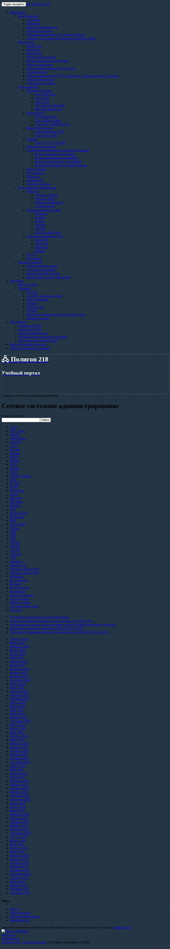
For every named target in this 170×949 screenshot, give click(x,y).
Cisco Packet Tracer (48, 232)
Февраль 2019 (19, 855)
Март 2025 (17, 665)
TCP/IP (31, 311)
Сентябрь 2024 (20, 680)
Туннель (16, 610)
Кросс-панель (36, 169)
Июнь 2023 (18, 706)
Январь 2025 (19, 672)
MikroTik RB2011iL (48, 109)
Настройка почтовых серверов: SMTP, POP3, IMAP (46, 628)
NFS (13, 509)
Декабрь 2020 (19, 788)
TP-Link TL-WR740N (50, 105)
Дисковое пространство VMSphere (42, 337)
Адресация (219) (29, 329)
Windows (41, 214)
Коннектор (34, 46)
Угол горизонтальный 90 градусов (51, 68)
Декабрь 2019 (19, 822)
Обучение (17, 281)
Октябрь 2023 (19, 699)
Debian (39, 221)
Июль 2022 (18, 725)
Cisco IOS (42, 243)
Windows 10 (18, 565)
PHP (13, 520)
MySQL (15, 505)
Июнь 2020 (18, 807)
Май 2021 (17, 769)
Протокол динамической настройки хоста (56, 314)
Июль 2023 (18, 702)
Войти (14, 909)
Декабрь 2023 (19, 695)
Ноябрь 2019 (19, 825)
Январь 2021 (19, 784)
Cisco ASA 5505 (46, 135)
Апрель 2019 (19, 848)
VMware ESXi (45, 199)
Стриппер (34, 20)
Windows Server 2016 (24, 572)
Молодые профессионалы (28, 344)
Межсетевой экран (40, 128)
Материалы (26, 42)
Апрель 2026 (19, 639)
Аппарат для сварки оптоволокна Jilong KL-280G (62, 38)
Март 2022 (17, 740)
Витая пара (34, 53)
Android (40, 225)
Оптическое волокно (41, 57)
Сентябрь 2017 (20, 892)
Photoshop (17, 517)
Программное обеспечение (37, 187)
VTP (13, 558)
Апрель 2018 (19, 878)
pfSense (40, 251)
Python (14, 528)
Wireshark (16, 576)
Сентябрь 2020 (20, 799)
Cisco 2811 (42, 102)
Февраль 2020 (19, 814)
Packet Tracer (19, 513)
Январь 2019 (19, 859)
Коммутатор (35, 113)
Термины (24, 288)
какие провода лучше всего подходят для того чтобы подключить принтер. (63, 624)
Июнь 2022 (18, 728)
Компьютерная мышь (42, 146)
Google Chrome (20, 476)
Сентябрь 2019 (20, 833)
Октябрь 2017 (19, 889)
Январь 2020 (19, 818)
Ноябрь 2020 (19, 792)
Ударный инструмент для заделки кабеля (55, 34)
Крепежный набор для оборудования (61, 165)
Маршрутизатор (38, 318)
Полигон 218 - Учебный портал (24, 942)
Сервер (32, 139)
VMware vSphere (46, 195)
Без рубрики (18, 580)
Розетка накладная (40, 64)
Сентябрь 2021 (20, 762)
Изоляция (33, 49)
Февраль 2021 (19, 781)
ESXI (13, 472)
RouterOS (41, 240)
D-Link (15, 449)
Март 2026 (17, 643)
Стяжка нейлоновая (41, 79)
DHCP (14, 457)
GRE (13, 479)
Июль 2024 (18, 684)
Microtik (15, 498)
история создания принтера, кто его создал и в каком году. (51, 621)
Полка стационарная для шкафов (58, 161)
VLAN (14, 550)
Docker (15, 468)
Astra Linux (18, 438)
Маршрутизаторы (39, 90)
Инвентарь (17, 12)
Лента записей (20, 913)
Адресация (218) (29, 325)
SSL (13, 539)
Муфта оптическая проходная (47, 61)
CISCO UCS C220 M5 (50, 143)
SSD (13, 531)
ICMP (14, 487)
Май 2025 (17, 657)
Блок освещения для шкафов (55, 154)
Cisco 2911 (42, 98)
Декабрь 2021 (19, 751)
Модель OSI (35, 307)
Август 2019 (19, 837)
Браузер (15, 584)
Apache (15, 434)
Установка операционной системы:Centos (39, 617)
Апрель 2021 (19, 773)
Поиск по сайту (13, 416)
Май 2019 (17, 844)
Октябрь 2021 (19, 758)
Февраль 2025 (19, 669)
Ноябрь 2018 (19, 866)
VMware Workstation (49, 202)
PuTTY (32, 255)
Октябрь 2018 (19, 870)
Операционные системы (44, 210)
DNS (13, 464)
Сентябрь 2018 (20, 874)
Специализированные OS (45, 236)
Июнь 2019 (18, 840)
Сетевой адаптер (38, 184)
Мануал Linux (28, 284)
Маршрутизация (21, 595)
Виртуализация (37, 299)
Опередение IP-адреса (42, 266)
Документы (18, 322)
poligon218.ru (122, 927)
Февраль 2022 (19, 743)
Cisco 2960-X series (48, 120)
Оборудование (28, 87)
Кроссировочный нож (42, 27)
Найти (45, 420)
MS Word (16, 502)
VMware (32, 191)
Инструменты (28, 16)
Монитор (33, 176)
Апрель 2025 (19, 661)
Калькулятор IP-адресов (43, 273)
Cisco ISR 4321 (45, 94)
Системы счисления (41, 269)
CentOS (40, 217)
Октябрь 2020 (19, 795)
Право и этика (20, 602)
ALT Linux (17, 431)
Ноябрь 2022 (19, 717)
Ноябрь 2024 (19, 676)
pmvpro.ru (8, 935)
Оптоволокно (19, 599)
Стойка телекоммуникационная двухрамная (58, 150)
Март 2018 (17, 881)
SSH (13, 535)
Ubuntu (40, 228)
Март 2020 (17, 810)
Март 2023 (17, 713)
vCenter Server (45, 206)
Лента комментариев (24, 916)
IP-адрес (32, 292)
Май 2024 (17, 687)
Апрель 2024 (19, 691)
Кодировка (17, 591)
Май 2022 (17, 732)
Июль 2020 (18, 803)
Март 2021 (17, 777)
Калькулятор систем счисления (48, 277)
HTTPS (15, 483)
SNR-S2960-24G (46, 117)
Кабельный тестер (39, 31)
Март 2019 (17, 851)
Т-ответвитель (37, 72)
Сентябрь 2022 (20, 721)
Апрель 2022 (19, 736)
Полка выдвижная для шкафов (56, 158)
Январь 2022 (19, 747)
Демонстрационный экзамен (30, 348)
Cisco (13, 446)
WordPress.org (19, 920)
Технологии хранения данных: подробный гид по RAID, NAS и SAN (59, 632)
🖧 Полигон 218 (38, 4)
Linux (14, 494)
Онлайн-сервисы (30, 262)
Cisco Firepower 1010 (49, 131)
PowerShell (34, 258)
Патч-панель (35, 173)
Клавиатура (35, 180)
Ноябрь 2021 (19, 754)
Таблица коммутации (33, 333)
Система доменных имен (44, 296)
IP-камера (17, 490)
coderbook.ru (10, 938)
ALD (13, 427)
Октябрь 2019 (19, 829)
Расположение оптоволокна (38, 340)
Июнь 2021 (18, 766)
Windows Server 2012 (24, 569)
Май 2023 (17, 710)
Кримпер (33, 23)
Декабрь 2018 (19, 863)
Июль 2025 (18, 650)
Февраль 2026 (19, 646)
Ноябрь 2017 (19, 885)
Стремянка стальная (41, 83)
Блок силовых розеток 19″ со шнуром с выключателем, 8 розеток (73, 76)
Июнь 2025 (18, 654)
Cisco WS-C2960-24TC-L (52, 124)
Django (15, 461)
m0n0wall (41, 247)
